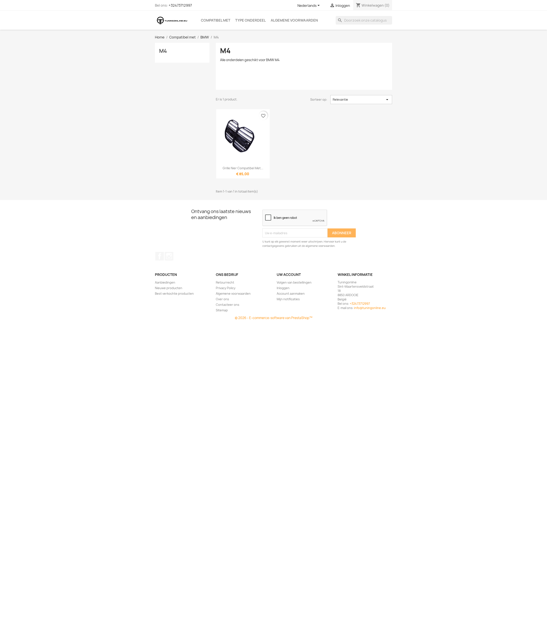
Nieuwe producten (168, 288)
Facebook (159, 256)
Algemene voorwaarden (294, 20)
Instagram (169, 256)
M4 (163, 50)
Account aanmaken (291, 293)
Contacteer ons (227, 305)
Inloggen (283, 288)
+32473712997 (180, 5)
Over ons (222, 299)
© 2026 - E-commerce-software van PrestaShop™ (273, 318)
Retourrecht (225, 282)
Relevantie (361, 99)
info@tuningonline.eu (370, 308)
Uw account (289, 274)
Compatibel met (215, 20)
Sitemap (222, 310)
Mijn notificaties (288, 299)
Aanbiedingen (165, 282)
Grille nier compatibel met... (243, 168)
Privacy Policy (225, 288)
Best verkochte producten (174, 293)
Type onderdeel (250, 20)
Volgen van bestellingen (294, 282)
